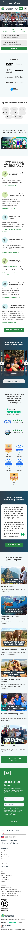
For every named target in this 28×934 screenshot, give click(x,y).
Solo (5, 109)
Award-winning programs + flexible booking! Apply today (14, 3)
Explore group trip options (9, 322)
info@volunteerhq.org (6, 887)
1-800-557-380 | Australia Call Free (9, 895)
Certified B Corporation (12, 266)
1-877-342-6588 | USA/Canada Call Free (11, 891)
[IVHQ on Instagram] (5, 843)
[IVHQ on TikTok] (8, 843)
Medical (9, 117)
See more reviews (14, 544)
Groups (22, 113)
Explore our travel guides (14, 759)
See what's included (7, 208)
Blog (2, 871)
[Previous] (2, 363)
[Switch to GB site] (11, 837)
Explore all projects (14, 381)
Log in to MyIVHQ (5, 863)
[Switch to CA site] (15, 837)
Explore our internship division (17, 929)
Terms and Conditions (6, 875)
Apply (20, 8)
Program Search (5, 853)
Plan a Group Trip (5, 857)
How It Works (4, 850)
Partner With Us (5, 879)
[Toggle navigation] (25, 8)
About (2, 869)
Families (5, 113)
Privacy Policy (4, 877)
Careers (3, 873)
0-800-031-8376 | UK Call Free (8, 893)
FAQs (2, 859)
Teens (14, 109)
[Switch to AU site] (7, 837)
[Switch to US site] (3, 837)
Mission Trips (18, 117)
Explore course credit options (10, 297)
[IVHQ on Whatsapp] (19, 843)
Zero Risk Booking (5, 855)
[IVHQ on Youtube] (17, 843)
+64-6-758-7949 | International (9, 889)
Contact (3, 885)
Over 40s (14, 113)
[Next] (26, 363)
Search (14, 49)
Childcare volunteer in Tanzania (11, 536)
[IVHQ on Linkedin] (14, 843)
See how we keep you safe (9, 252)
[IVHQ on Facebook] (2, 843)
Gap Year (22, 109)
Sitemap (3, 881)
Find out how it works (8, 186)
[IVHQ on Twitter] (11, 843)
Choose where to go (14, 329)
